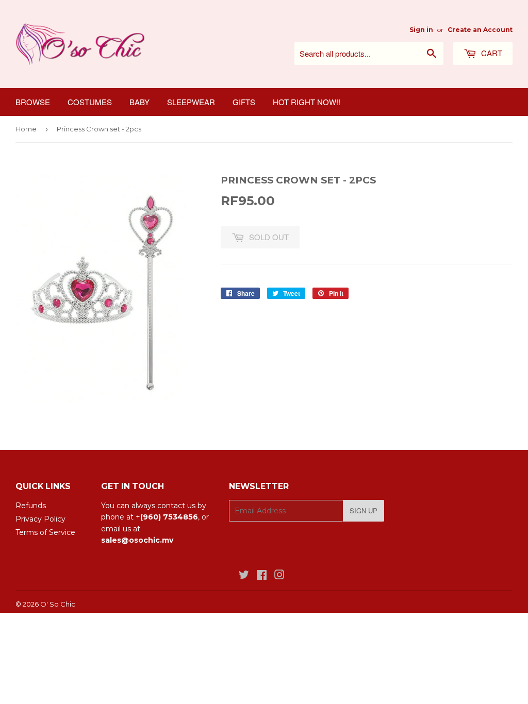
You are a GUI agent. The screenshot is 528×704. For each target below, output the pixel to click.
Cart (490, 52)
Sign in (421, 29)
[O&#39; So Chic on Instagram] (279, 576)
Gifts (244, 101)
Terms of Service (45, 532)
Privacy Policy (40, 519)
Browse (32, 101)
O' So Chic (57, 604)
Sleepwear (191, 101)
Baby (139, 101)
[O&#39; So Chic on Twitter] (244, 576)
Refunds (30, 505)
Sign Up (363, 510)
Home (26, 129)
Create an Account (480, 29)
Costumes (90, 101)
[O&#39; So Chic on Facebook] (261, 576)
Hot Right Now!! (306, 101)
